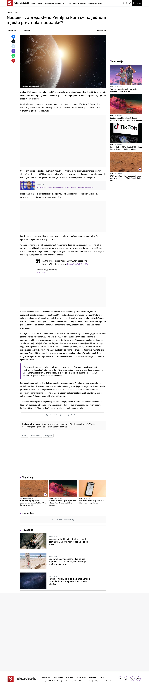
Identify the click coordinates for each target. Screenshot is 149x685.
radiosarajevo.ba (61, 681)
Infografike (92, 3)
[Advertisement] (63, 141)
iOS (70, 424)
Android (64, 424)
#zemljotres (48, 436)
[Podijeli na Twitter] (13, 41)
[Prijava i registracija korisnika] (130, 3)
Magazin (58, 3)
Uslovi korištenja (96, 677)
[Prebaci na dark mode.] (124, 3)
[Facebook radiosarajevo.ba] (120, 678)
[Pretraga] (126, 3)
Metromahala (49, 3)
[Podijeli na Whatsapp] (13, 56)
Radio (100, 3)
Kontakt (69, 677)
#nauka (24, 436)
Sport (65, 3)
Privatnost (81, 677)
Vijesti (33, 3)
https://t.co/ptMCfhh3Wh (78, 264)
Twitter (92, 424)
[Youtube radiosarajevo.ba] (138, 678)
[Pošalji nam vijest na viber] (132, 678)
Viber (60, 426)
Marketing (46, 677)
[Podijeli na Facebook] (13, 37)
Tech (16, 12)
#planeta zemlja (35, 436)
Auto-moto (73, 3)
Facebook (26, 426)
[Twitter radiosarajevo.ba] (126, 678)
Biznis (40, 3)
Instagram (36, 426)
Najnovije (117, 61)
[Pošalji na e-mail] (13, 46)
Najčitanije (28, 477)
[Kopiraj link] (13, 61)
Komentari (28, 513)
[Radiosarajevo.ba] (22, 679)
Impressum (58, 677)
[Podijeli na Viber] (13, 51)
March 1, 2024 (41, 272)
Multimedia (82, 3)
